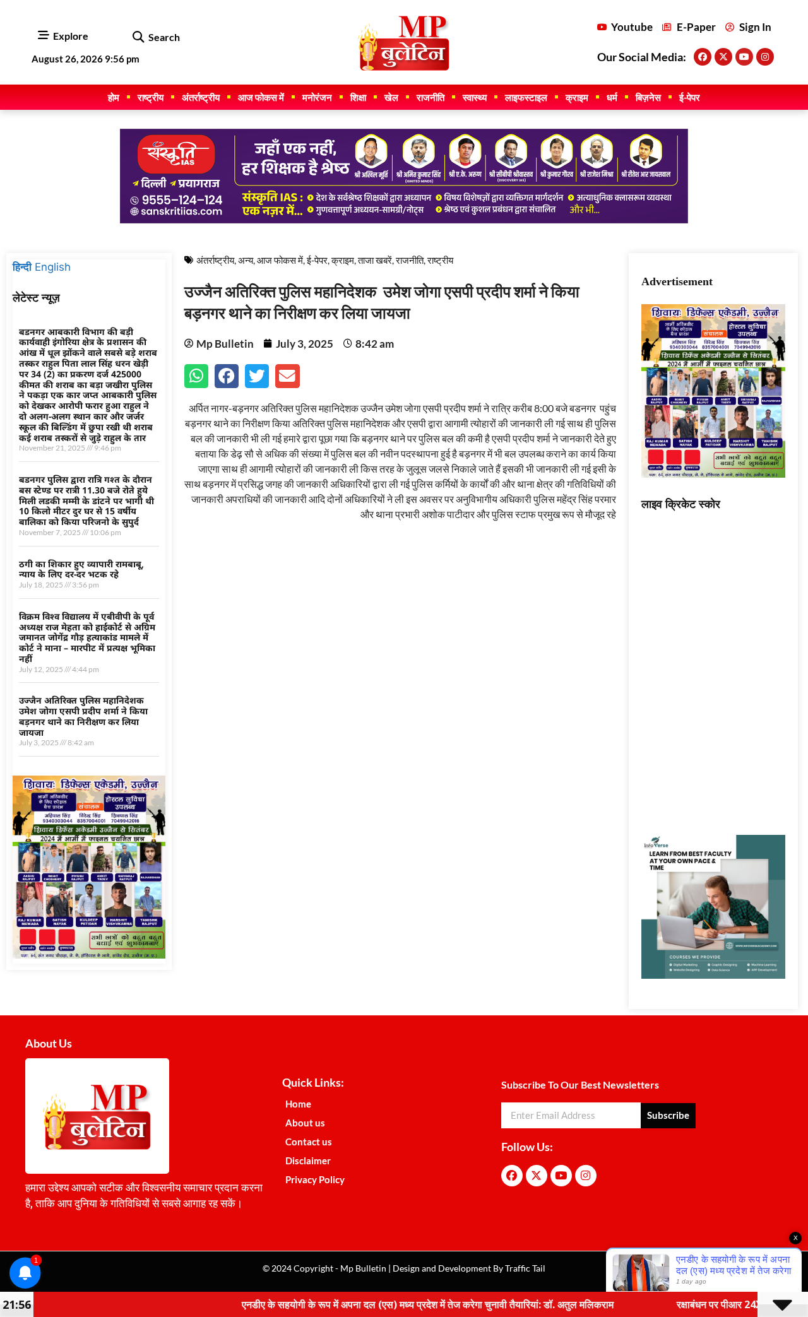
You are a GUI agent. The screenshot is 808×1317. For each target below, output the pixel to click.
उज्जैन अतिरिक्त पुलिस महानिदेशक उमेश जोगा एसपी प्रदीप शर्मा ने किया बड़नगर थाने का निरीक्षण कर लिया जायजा (83, 716)
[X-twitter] (723, 57)
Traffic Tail (524, 1268)
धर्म (612, 97)
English (53, 267)
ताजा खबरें (375, 260)
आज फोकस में (261, 97)
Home (298, 1103)
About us (305, 1122)
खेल (391, 97)
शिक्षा (358, 97)
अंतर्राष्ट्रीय (201, 97)
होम (113, 97)
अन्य (245, 260)
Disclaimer (308, 1160)
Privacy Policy (315, 1179)
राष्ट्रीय (150, 97)
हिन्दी (22, 267)
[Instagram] (765, 57)
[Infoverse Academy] (713, 975)
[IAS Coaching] (404, 219)
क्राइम (577, 97)
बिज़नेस (648, 97)
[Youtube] (744, 57)
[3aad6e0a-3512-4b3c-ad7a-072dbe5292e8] (89, 954)
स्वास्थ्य (475, 97)
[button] (138, 37)
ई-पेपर (689, 97)
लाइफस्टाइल (526, 97)
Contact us (308, 1141)
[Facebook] (702, 57)
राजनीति (430, 97)
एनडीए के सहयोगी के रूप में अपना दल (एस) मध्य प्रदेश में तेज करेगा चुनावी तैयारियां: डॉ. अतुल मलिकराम (381, 1304)
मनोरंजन (317, 97)
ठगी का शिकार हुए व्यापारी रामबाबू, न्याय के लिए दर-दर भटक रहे (81, 569)
